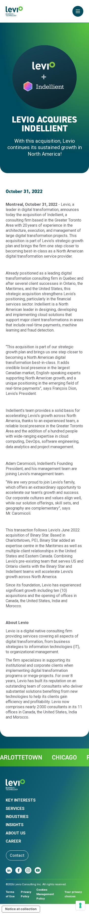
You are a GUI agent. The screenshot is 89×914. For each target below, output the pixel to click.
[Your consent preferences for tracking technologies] (80, 905)
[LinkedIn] (9, 870)
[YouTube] (38, 870)
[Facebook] (18, 870)
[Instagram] (28, 870)
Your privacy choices (73, 894)
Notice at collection (21, 909)
